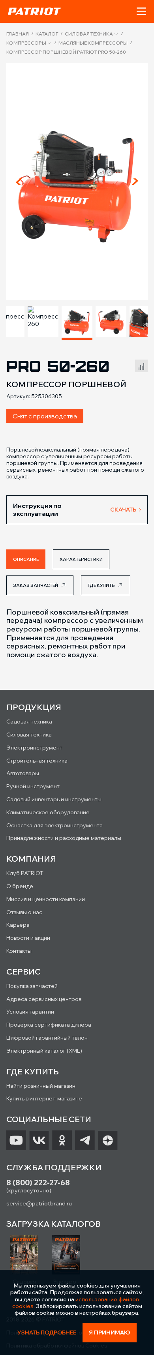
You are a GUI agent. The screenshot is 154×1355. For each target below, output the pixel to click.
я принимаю (109, 1332)
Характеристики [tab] (81, 559)
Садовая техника (29, 721)
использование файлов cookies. (75, 1303)
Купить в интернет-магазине (44, 1098)
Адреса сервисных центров (43, 999)
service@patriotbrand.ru (39, 1203)
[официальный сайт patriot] (34, 11)
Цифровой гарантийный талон (47, 1037)
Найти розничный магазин (40, 1085)
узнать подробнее (46, 1332)
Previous (19, 181)
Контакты (19, 950)
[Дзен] (108, 1140)
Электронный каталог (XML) (44, 1050)
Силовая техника (89, 34)
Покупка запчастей (32, 986)
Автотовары (22, 773)
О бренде (19, 886)
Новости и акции (28, 937)
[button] (141, 11)
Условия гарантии (30, 1011)
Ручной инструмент (33, 786)
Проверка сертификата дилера (48, 1024)
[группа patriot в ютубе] (16, 1140)
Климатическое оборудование (48, 812)
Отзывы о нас (24, 912)
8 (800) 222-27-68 (38, 1182)
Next (135, 181)
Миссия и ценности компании (45, 899)
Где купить (101, 585)
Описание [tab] (26, 559)
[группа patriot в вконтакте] (39, 1140)
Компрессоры (26, 43)
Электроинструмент (34, 747)
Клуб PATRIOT (24, 873)
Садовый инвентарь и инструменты (53, 799)
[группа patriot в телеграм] (85, 1140)
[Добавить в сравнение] (141, 364)
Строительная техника (37, 760)
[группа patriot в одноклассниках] (62, 1140)
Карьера (18, 924)
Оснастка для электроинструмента (54, 825)
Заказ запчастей (35, 585)
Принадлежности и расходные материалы (63, 837)
